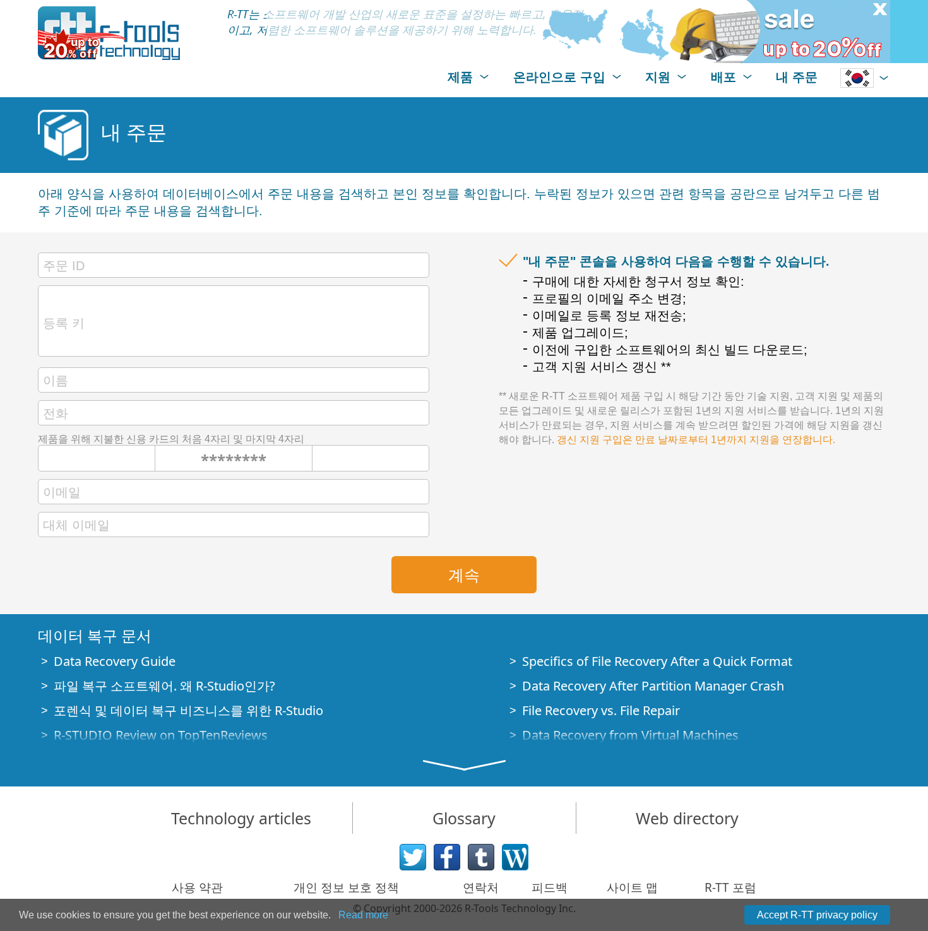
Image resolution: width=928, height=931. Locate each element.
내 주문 (797, 77)
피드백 (550, 887)
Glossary (464, 818)
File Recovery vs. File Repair (601, 710)
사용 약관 (197, 887)
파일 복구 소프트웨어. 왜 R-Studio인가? (164, 685)
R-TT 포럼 (730, 887)
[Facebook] (447, 857)
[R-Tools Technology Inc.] (109, 33)
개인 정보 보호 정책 (346, 887)
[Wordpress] (515, 857)
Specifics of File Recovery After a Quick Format (657, 661)
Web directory (687, 818)
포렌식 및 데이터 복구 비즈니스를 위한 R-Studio (188, 710)
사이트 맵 (632, 887)
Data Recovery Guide (114, 661)
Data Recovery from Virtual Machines (630, 735)
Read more (363, 915)
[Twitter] (413, 857)
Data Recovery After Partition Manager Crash (653, 685)
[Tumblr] (481, 857)
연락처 (481, 887)
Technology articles (241, 818)
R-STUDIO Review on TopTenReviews (161, 735)
